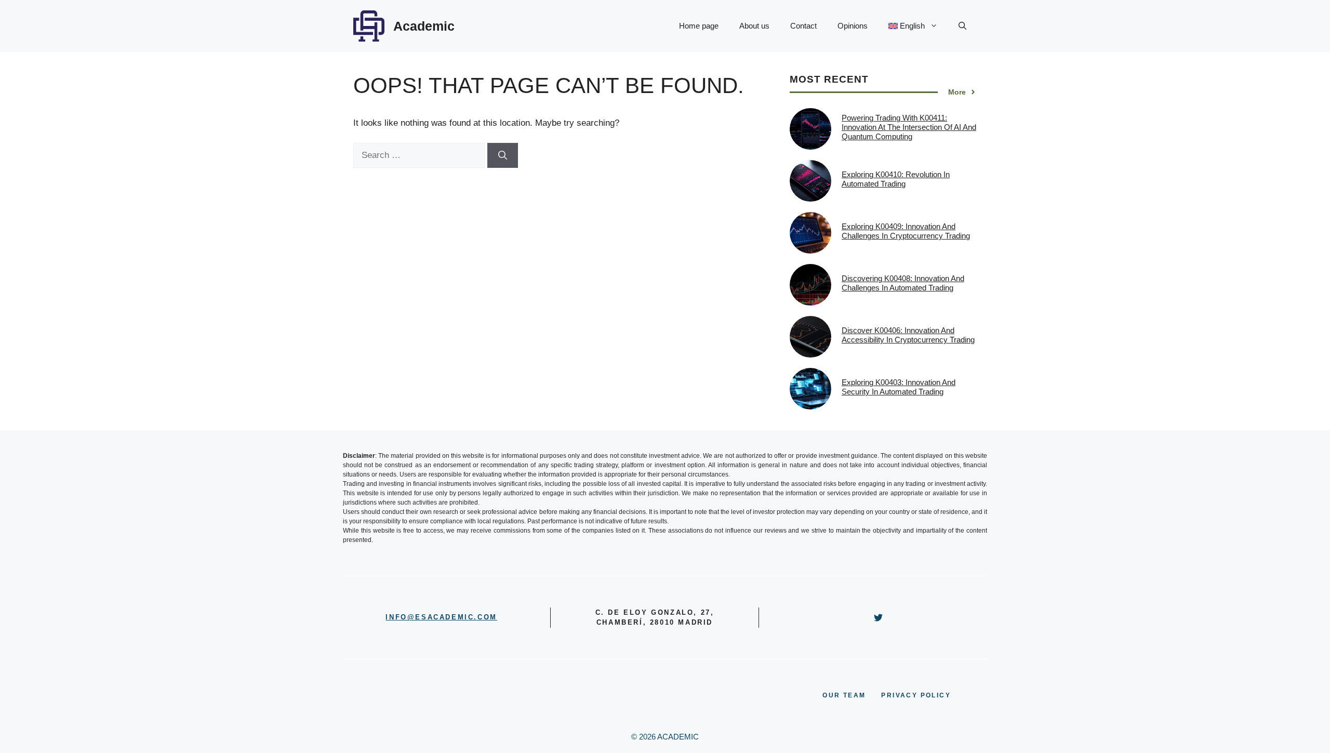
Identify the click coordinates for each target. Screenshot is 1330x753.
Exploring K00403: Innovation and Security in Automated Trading (898, 387)
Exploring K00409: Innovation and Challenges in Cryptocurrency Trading (906, 231)
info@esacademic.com (441, 617)
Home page (699, 25)
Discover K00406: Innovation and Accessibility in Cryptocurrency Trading (908, 335)
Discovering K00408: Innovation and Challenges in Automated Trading (903, 283)
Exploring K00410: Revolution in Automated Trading (896, 179)
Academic (424, 26)
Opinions (852, 25)
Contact (803, 25)
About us (754, 25)
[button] (962, 26)
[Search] (502, 155)
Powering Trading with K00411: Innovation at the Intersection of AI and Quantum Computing (909, 127)
